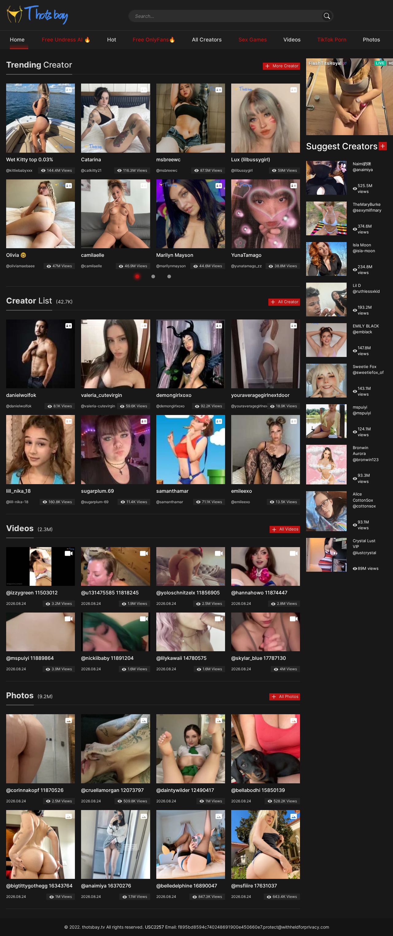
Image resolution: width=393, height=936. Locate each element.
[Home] (37, 14)
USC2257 (154, 927)
